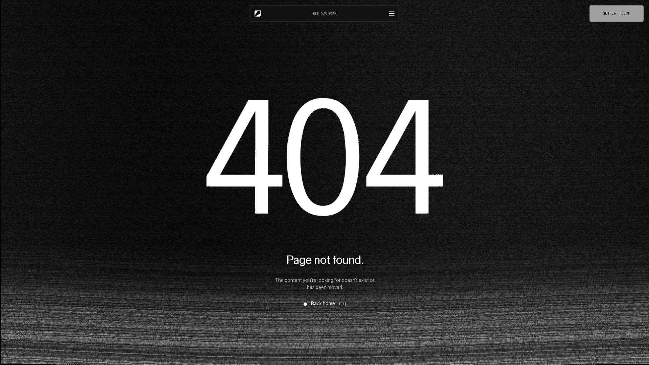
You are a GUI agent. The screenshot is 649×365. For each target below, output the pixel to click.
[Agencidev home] (258, 13)
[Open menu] (392, 13)
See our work (324, 13)
